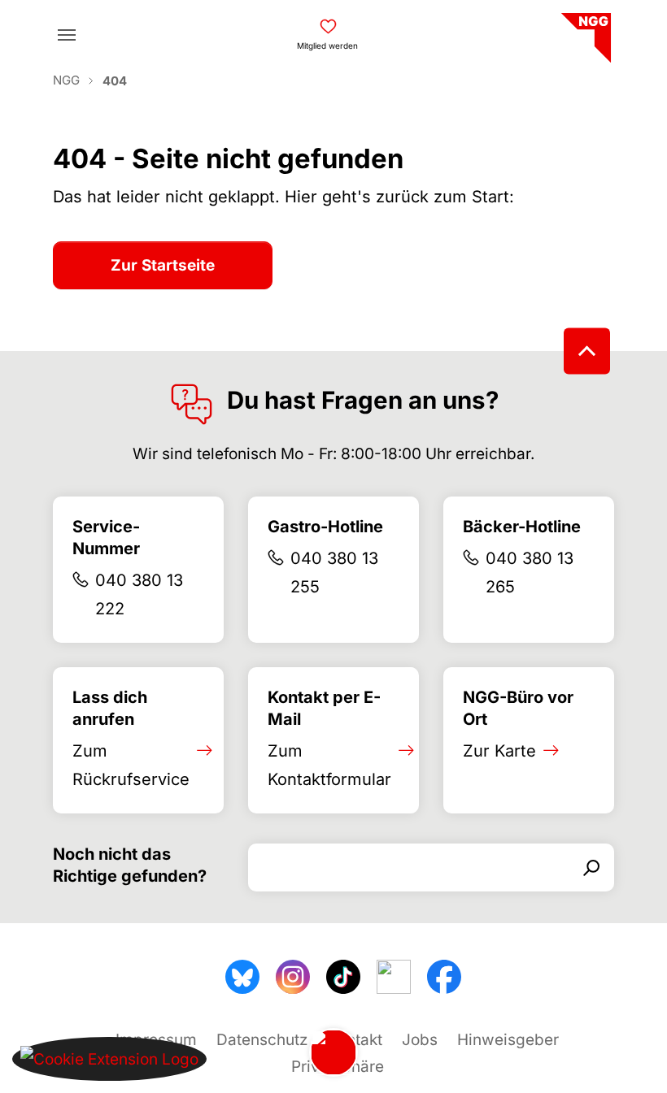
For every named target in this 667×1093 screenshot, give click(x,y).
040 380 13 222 (139, 594)
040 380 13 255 (334, 572)
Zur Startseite (163, 265)
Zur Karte (499, 751)
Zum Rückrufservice (131, 765)
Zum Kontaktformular (329, 765)
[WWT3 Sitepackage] (584, 32)
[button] (109, 1058)
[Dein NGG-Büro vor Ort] (333, 1052)
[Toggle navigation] (67, 35)
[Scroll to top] (587, 351)
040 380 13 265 (529, 572)
